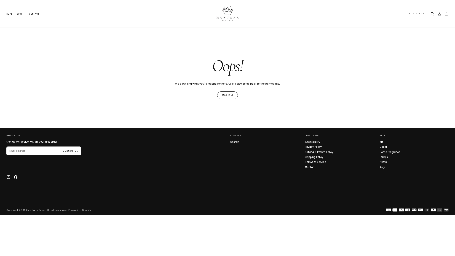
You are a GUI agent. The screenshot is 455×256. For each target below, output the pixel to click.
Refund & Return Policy (319, 152)
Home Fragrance (390, 152)
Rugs (383, 167)
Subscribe (70, 150)
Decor (383, 147)
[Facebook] (16, 177)
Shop (20, 14)
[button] (432, 14)
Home (9, 14)
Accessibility (312, 142)
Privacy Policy (313, 147)
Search (234, 142)
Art (381, 142)
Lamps (384, 157)
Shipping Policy (314, 157)
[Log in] (439, 14)
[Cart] (446, 14)
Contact (34, 14)
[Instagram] (8, 177)
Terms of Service (315, 162)
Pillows (383, 162)
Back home (227, 95)
